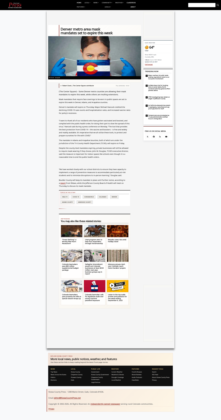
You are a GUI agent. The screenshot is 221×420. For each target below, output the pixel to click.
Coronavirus (89, 197)
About (133, 7)
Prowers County (76, 377)
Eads (72, 380)
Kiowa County (75, 372)
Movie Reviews (136, 375)
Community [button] (106, 3)
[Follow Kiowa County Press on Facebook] (154, 137)
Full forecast (149, 64)
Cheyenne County (76, 375)
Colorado (102, 197)
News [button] (95, 3)
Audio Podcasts (137, 377)
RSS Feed (155, 375)
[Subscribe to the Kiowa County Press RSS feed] (160, 137)
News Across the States (58, 375)
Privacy (154, 380)
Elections (54, 380)
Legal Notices (95, 382)
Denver (114, 197)
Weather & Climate (117, 375)
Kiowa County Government (100, 375)
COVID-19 (76, 197)
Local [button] (87, 3)
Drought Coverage (117, 377)
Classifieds (131, 3)
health (65, 197)
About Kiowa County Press (161, 377)
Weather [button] (118, 3)
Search (154, 372)
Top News (54, 372)
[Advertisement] (158, 212)
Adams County (67, 202)
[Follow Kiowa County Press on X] (147, 137)
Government (95, 372)
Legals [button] (107, 7)
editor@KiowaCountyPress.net (67, 398)
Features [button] (80, 7)
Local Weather (116, 380)
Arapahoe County (84, 202)
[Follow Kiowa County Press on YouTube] (166, 137)
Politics (53, 377)
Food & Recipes (137, 372)
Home (79, 3)
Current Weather (116, 372)
